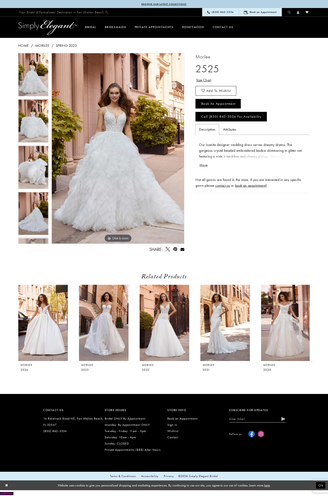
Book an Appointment (218, 103)
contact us (222, 185)
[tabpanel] (33, 76)
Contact (172, 437)
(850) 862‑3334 (55, 431)
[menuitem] (64, 12)
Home (23, 45)
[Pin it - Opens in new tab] (175, 249)
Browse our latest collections (163, 4)
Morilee (42, 45)
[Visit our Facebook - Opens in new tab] (251, 434)
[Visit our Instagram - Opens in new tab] (261, 434)
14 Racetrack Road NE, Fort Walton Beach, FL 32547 (73, 421)
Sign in (172, 425)
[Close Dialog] (7, 485)
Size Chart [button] (203, 80)
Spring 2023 (66, 45)
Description (207, 129)
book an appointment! (251, 185)
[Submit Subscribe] (282, 418)
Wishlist (173, 431)
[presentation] (104, 323)
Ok (320, 485)
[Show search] (289, 12)
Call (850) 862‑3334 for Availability (231, 116)
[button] (298, 12)
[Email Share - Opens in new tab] (182, 249)
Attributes (230, 129)
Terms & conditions (123, 476)
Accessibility (149, 476)
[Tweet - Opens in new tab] (168, 249)
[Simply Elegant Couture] (47, 27)
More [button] (203, 165)
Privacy (169, 476)
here (267, 485)
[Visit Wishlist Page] (307, 12)
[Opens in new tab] (6, 493)
